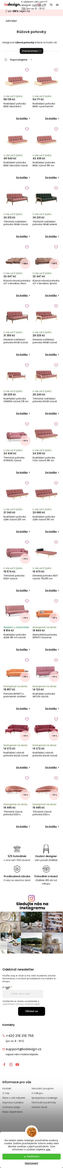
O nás (5, 1093)
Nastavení (31, 1163)
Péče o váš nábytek (13, 1097)
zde (48, 1149)
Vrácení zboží (39, 1107)
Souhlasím (33, 1156)
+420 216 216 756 (20, 1035)
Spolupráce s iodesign (45, 1097)
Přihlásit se (31, 1011)
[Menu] (57, 5)
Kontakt (6, 1088)
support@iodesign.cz (24, 1049)
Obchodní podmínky (44, 1102)
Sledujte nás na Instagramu (32, 906)
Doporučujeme (18, 59)
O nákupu (37, 1093)
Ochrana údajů (11, 1107)
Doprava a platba (12, 1102)
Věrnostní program (43, 1088)
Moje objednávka (12, 1111)
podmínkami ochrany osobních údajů (21, 1004)
